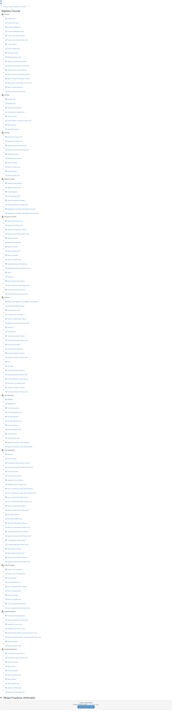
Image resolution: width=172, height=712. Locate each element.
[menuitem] (1, 4)
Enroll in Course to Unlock (86, 707)
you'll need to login (93, 704)
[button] (1, 2)
